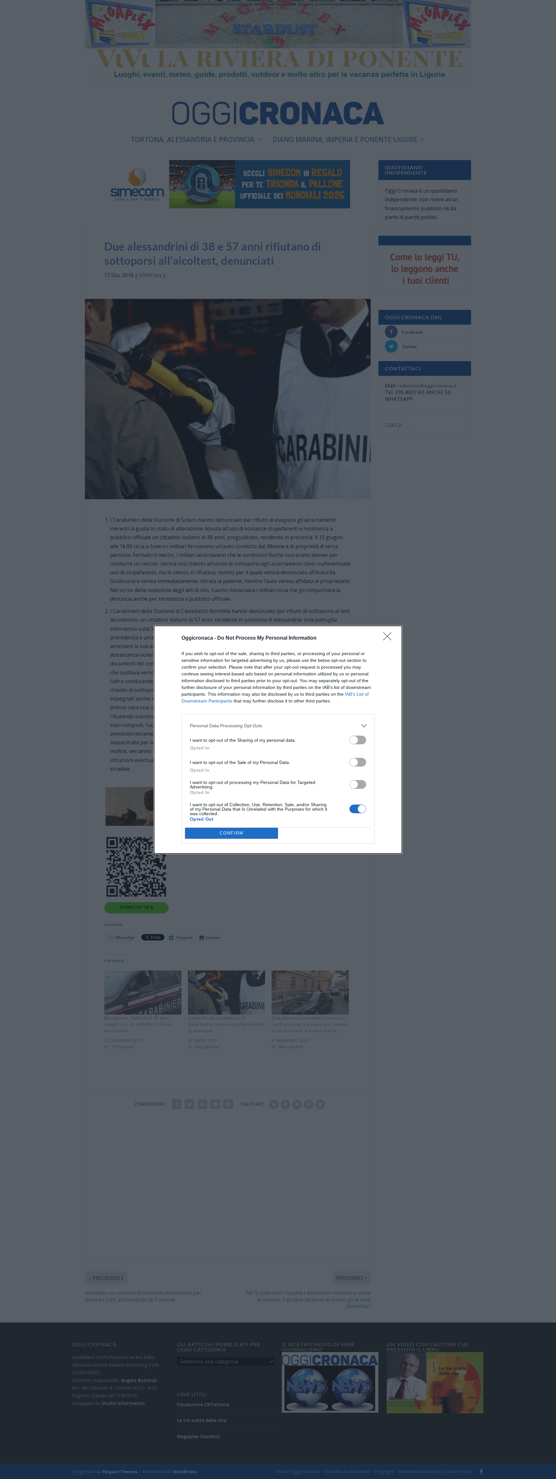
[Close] (389, 638)
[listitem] (278, 725)
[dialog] (278, 740)
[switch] (357, 740)
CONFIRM (232, 833)
